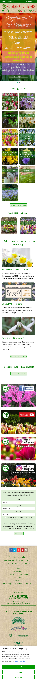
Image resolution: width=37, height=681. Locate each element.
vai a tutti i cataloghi (18, 205)
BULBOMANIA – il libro (12, 304)
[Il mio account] (25, 12)
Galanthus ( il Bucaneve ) (13, 338)
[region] (18, 663)
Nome (18, 511)
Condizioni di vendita (17, 557)
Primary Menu (3, 11)
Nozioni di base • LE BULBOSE (15, 269)
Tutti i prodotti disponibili (17, 574)
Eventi (17, 580)
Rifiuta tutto (18, 677)
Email (18, 500)
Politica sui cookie (19, 661)
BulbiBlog (7, 583)
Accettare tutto (18, 667)
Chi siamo (18, 583)
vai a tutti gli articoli (18, 357)
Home (17, 568)
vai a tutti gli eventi (18, 374)
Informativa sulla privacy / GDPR (17, 560)
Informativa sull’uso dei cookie (17, 563)
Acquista (17, 571)
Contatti (28, 583)
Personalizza (18, 672)
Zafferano (17, 577)
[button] (2, 47)
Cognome (18, 505)
